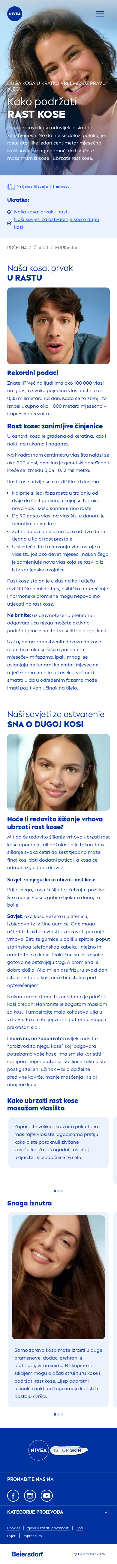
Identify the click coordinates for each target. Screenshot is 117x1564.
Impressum (32, 1536)
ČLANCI (41, 247)
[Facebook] (13, 1496)
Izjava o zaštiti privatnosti (48, 1528)
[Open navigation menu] (100, 13)
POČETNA (17, 247)
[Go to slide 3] (62, 1191)
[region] (58, 1148)
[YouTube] (47, 1496)
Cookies (13, 1528)
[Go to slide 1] (55, 1191)
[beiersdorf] (27, 1554)
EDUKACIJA (66, 247)
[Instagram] (30, 1496)
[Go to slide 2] (58, 1191)
